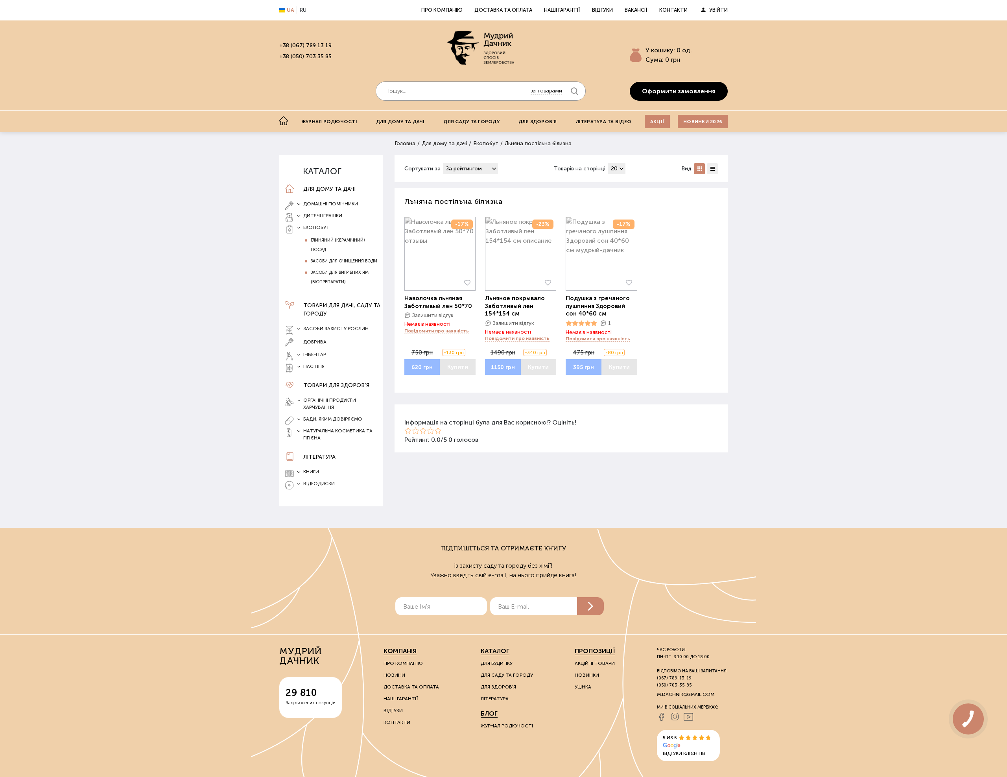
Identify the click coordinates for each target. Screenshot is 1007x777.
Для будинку (497, 663)
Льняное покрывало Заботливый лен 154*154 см (515, 306)
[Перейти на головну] (480, 47)
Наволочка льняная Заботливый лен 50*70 (438, 302)
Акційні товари (595, 663)
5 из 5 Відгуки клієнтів (684, 745)
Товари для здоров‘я (336, 385)
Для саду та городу (471, 121)
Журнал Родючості (507, 726)
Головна (405, 143)
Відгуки (602, 10)
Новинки (587, 675)
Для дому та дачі (400, 121)
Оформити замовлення (679, 91)
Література (319, 457)
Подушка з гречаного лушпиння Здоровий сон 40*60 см (598, 306)
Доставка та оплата (503, 10)
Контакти (673, 10)
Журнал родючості (329, 121)
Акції (657, 121)
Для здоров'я (537, 121)
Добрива (314, 342)
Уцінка (583, 687)
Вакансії (636, 10)
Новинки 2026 (702, 121)
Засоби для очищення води (344, 261)
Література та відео (604, 121)
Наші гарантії (562, 10)
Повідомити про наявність (436, 331)
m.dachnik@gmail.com (685, 694)
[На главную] (283, 120)
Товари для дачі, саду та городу (341, 309)
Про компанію (442, 10)
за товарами (546, 90)
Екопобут (485, 143)
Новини (394, 675)
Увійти (718, 10)
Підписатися (590, 606)
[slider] (581, 323)
